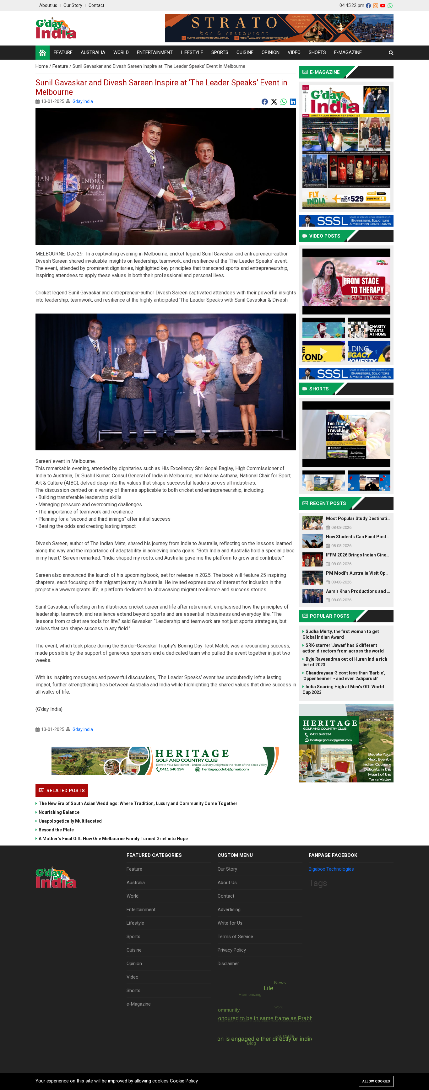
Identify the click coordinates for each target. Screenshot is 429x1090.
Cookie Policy (184, 1081)
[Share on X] (274, 101)
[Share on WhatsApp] (283, 101)
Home (42, 66)
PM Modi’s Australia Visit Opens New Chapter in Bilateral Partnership (358, 573)
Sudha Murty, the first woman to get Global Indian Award (340, 634)
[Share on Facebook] (265, 101)
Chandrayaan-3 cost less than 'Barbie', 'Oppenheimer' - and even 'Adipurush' (343, 675)
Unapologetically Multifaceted (70, 821)
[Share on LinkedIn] (293, 101)
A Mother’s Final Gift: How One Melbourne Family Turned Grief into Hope (113, 838)
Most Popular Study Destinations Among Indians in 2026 (358, 518)
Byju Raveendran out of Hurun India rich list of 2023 (344, 662)
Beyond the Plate (56, 829)
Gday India (83, 101)
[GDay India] (56, 28)
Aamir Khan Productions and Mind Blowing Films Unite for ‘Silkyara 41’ (358, 591)
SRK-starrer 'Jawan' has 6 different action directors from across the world (343, 648)
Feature (60, 66)
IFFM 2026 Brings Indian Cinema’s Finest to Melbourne (358, 554)
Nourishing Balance (59, 812)
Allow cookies (376, 1081)
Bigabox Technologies (331, 869)
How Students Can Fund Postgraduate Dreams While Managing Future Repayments (358, 536)
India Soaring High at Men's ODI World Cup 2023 (343, 689)
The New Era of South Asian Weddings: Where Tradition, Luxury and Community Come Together (138, 803)
